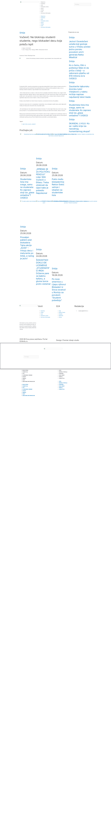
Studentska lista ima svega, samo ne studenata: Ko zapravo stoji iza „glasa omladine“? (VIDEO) (80, 110)
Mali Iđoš (61, 375)
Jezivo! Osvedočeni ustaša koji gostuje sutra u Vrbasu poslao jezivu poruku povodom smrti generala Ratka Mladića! (79, 49)
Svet (42, 11)
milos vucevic (28, 124)
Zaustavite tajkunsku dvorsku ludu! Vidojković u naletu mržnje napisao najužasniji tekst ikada (80, 91)
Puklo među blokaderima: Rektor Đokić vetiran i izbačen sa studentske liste (58, 187)
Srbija (42, 10)
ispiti (23, 124)
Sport (42, 8)
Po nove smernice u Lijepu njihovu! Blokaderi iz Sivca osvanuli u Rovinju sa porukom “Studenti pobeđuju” (59, 290)
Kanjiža (61, 373)
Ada (60, 370)
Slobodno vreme (45, 6)
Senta (60, 376)
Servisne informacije (45, 13)
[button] (82, 2)
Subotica (43, 3)
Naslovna (43, 2)
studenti (34, 124)
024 (42, 5)
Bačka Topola (63, 372)
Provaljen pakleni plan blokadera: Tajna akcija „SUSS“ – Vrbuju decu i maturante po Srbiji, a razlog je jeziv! (27, 248)
